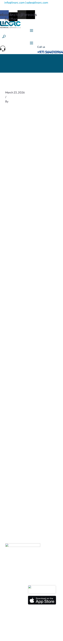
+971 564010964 (50, 52)
